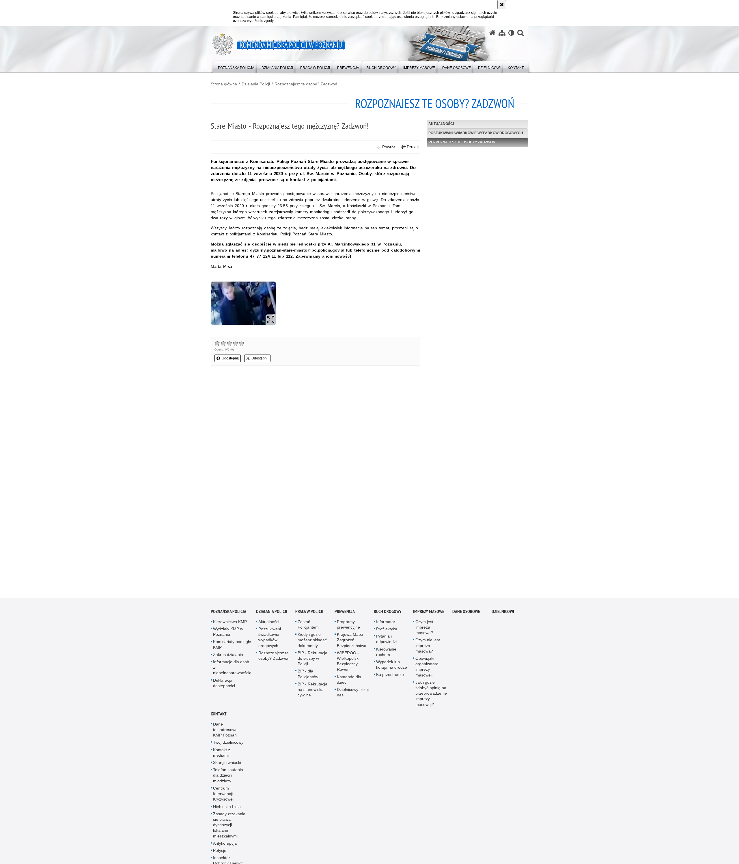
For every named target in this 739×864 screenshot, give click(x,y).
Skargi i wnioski (227, 764)
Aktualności (441, 124)
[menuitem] (236, 66)
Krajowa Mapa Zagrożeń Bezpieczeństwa (351, 642)
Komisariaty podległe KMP (232, 647)
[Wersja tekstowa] (511, 32)
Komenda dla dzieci (349, 682)
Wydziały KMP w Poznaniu (228, 634)
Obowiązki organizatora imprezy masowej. (426, 669)
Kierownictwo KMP (230, 624)
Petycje (219, 852)
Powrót (388, 147)
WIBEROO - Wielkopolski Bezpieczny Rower (348, 663)
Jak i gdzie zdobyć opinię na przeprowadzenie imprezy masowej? (431, 695)
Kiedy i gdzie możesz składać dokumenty (312, 642)
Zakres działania (228, 657)
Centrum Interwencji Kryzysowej (223, 796)
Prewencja (345, 614)
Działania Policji (256, 84)
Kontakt (219, 716)
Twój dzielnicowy (228, 745)
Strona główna (224, 84)
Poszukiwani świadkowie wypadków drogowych (475, 133)
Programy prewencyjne (348, 627)
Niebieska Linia (227, 809)
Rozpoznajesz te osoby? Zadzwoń (306, 84)
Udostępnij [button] (230, 358)
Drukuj (413, 147)
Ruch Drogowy (388, 614)
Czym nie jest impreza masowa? (427, 648)
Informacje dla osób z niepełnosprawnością (232, 669)
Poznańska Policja (228, 614)
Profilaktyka (386, 631)
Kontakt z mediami (221, 755)
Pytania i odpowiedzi (386, 641)
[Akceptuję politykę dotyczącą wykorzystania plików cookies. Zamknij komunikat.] (501, 4)
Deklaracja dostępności (224, 685)
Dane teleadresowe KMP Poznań (225, 732)
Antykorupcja (225, 845)
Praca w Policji (309, 614)
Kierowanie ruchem (386, 654)
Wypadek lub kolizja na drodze (391, 667)
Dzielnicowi (503, 614)
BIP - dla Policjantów (308, 676)
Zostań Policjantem (308, 627)
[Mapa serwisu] (502, 32)
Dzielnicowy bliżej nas (353, 694)
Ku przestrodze (390, 677)
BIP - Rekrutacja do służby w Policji (312, 660)
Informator (385, 624)
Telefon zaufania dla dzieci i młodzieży (228, 777)
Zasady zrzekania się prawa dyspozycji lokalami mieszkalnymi (229, 827)
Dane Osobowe (466, 614)
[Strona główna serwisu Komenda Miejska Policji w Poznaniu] (492, 32)
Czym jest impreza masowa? (424, 629)
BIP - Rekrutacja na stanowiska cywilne (312, 692)
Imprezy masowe (428, 614)
